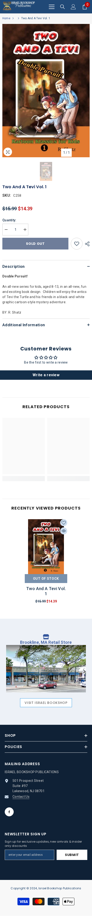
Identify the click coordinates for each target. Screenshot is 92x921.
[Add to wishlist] (77, 243)
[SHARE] (86, 243)
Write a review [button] (46, 375)
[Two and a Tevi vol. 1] (46, 546)
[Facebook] (9, 811)
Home (6, 18)
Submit (72, 854)
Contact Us (21, 796)
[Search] (62, 7)
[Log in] (73, 6)
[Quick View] (63, 530)
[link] (23, 478)
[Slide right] (84, 671)
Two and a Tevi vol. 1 (46, 591)
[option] (46, 90)
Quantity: (9, 220)
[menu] (51, 7)
